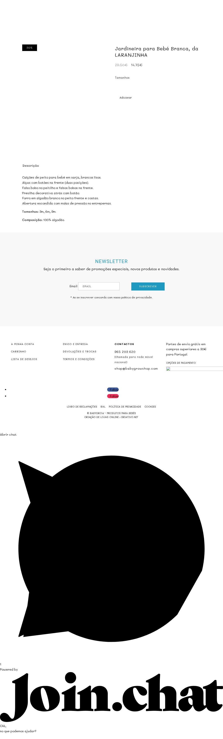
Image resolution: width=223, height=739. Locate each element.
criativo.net (129, 417)
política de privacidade (136, 297)
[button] (123, 97)
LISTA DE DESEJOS (24, 359)
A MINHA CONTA (22, 344)
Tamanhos (122, 77)
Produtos (97, 26)
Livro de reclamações (82, 406)
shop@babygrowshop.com (192, 4)
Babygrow (75, 26)
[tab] (30, 165)
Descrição (30, 165)
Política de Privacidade (125, 406)
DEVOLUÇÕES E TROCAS (79, 351)
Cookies (150, 406)
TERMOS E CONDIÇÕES (79, 359)
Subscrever (148, 286)
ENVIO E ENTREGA (75, 344)
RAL (103, 406)
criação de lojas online (101, 417)
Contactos (111, 32)
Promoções (124, 26)
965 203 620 (125, 352)
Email (73, 286)
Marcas (144, 26)
